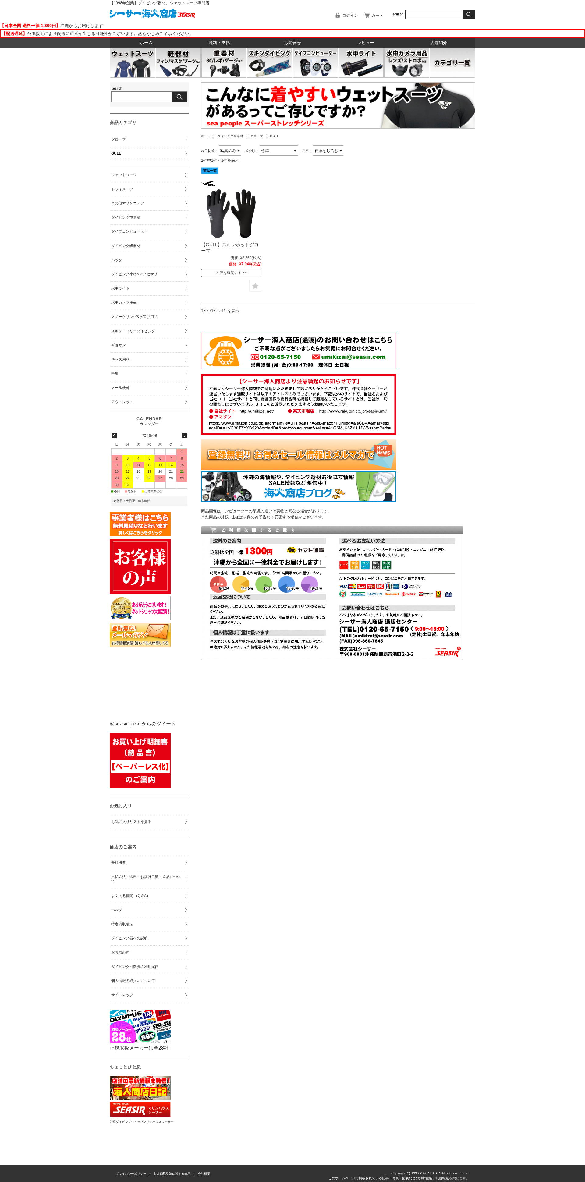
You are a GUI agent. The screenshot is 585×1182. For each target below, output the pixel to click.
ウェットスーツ (124, 175)
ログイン (350, 15)
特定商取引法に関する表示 (172, 1173)
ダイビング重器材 (125, 217)
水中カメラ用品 (124, 302)
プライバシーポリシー (131, 1173)
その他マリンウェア (127, 203)
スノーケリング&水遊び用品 (134, 317)
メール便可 (120, 388)
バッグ (116, 260)
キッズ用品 (120, 359)
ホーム (146, 43)
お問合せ (292, 43)
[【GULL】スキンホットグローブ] (231, 211)
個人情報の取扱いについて (133, 981)
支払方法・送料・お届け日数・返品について (146, 879)
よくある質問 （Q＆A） (130, 896)
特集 (115, 373)
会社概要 (118, 862)
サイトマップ (122, 995)
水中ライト (120, 288)
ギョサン (118, 345)
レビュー (365, 43)
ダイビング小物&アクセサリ (134, 274)
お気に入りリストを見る (131, 822)
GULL (116, 153)
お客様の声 (120, 952)
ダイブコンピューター (129, 231)
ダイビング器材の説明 (129, 938)
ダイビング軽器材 (230, 136)
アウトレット (122, 402)
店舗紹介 (438, 43)
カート (377, 15)
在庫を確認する (229, 273)
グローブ (256, 136)
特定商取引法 (122, 924)
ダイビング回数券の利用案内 (135, 967)
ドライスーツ (122, 189)
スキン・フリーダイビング (133, 331)
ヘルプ (116, 910)
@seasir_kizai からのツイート (143, 723)
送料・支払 (219, 43)
